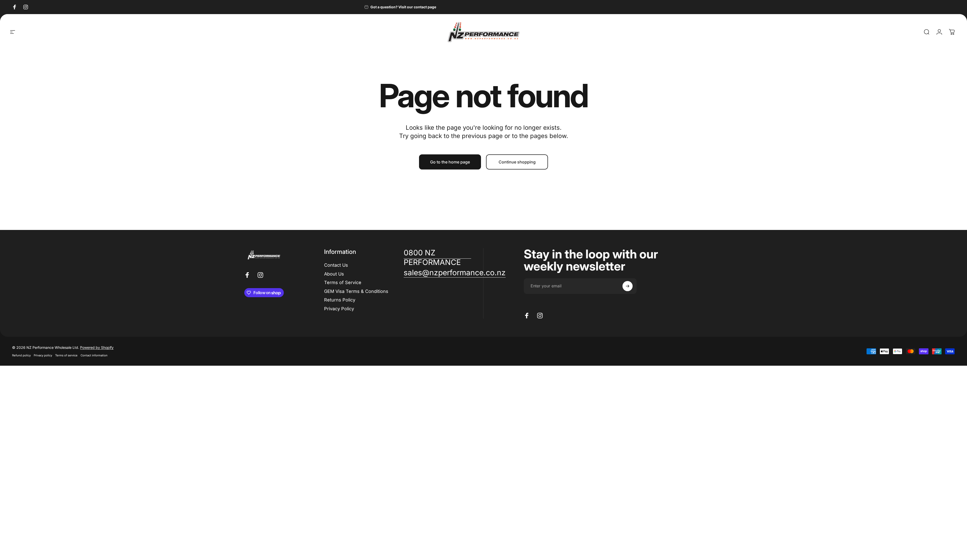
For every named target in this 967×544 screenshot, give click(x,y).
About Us (334, 274)
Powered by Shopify (97, 347)
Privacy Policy (339, 308)
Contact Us (336, 265)
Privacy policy (43, 355)
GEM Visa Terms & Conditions (356, 291)
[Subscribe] (628, 286)
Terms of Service (342, 282)
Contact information (94, 355)
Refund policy (21, 355)
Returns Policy (339, 299)
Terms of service (66, 355)
